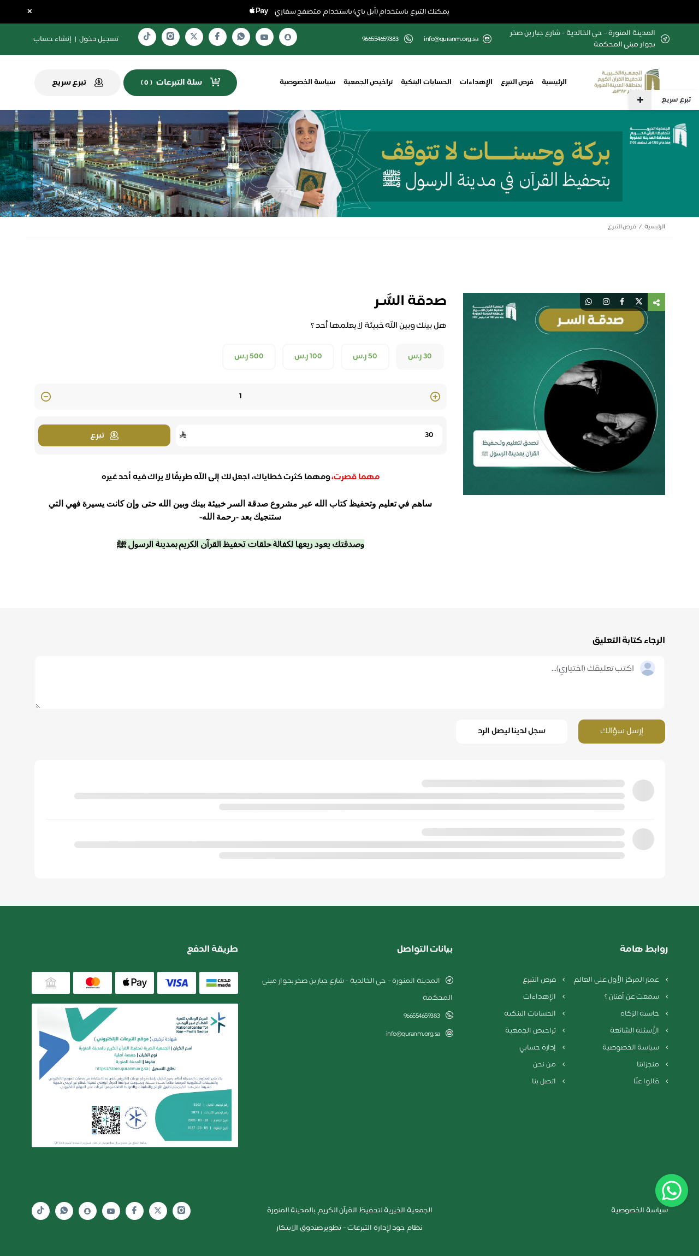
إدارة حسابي (538, 1048)
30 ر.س (420, 356)
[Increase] (435, 397)
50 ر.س (365, 356)
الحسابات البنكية (426, 82)
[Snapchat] (288, 37)
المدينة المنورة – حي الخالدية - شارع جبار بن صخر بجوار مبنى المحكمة (357, 989)
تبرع (97, 436)
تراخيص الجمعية (368, 82)
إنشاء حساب (52, 39)
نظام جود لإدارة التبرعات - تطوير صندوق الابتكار (349, 1228)
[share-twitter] (639, 302)
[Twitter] (194, 37)
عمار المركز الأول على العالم (617, 980)
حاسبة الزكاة (640, 1014)
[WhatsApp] (241, 37)
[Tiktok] (147, 37)
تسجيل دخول (99, 39)
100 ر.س (308, 356)
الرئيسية (554, 82)
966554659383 (422, 1016)
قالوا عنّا (647, 1082)
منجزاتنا (649, 1065)
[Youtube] (264, 37)
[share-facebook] (622, 302)
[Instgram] (170, 37)
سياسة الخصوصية (307, 82)
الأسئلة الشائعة (635, 1031)
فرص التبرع (517, 82)
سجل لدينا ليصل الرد (512, 731)
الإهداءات (476, 82)
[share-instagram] (606, 302)
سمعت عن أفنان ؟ (633, 997)
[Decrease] (46, 397)
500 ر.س (249, 356)
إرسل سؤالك (621, 731)
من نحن (545, 1065)
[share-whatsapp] (588, 302)
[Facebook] (217, 37)
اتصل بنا (544, 1082)
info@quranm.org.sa (451, 39)
